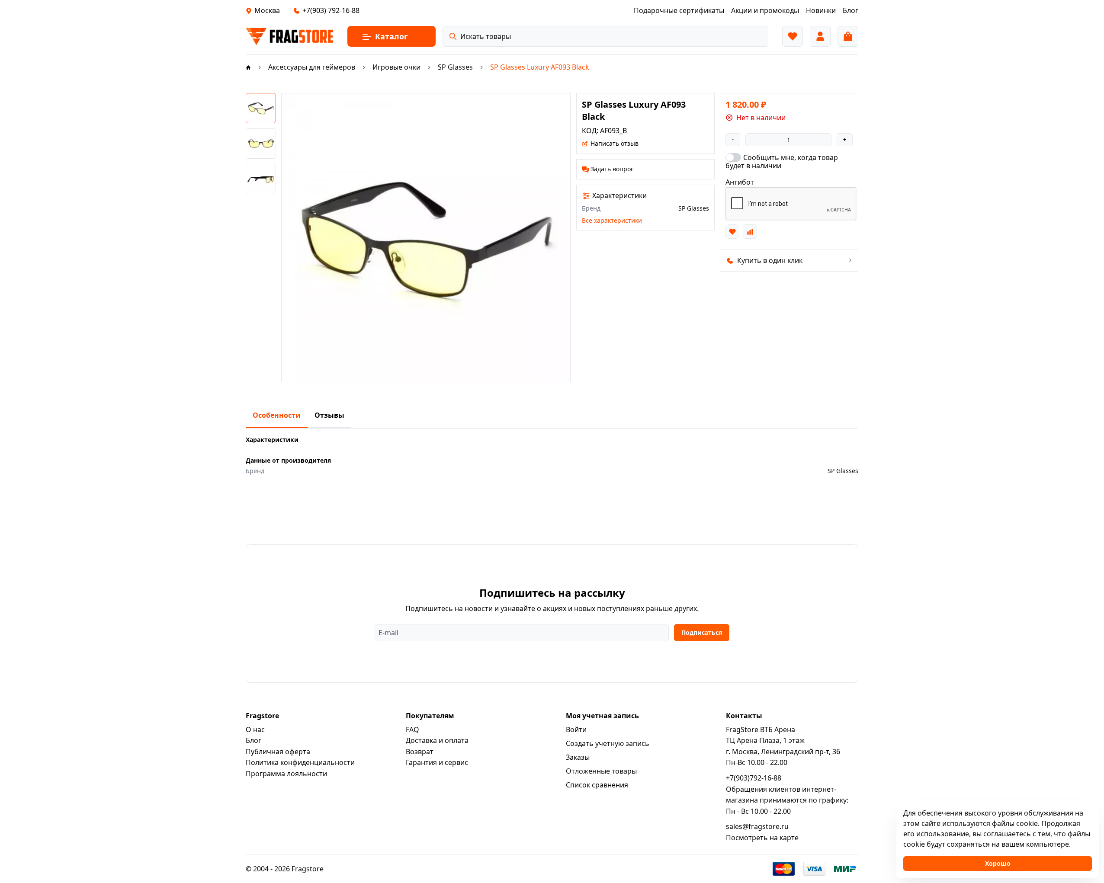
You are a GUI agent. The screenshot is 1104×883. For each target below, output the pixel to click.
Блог (253, 740)
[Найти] (453, 36)
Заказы (578, 757)
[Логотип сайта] (290, 36)
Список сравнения (597, 785)
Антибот (739, 182)
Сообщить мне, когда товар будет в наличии (781, 161)
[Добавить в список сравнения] (750, 231)
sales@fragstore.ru (757, 826)
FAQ (412, 729)
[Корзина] (848, 36)
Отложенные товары (601, 771)
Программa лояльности (286, 773)
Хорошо (998, 863)
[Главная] (248, 67)
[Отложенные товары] (792, 36)
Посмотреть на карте (762, 837)
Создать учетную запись (607, 743)
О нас (255, 729)
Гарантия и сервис (437, 762)
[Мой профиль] (820, 36)
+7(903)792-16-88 (753, 778)
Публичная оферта (278, 751)
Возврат (419, 751)
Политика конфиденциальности (300, 762)
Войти (576, 729)
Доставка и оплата (437, 740)
